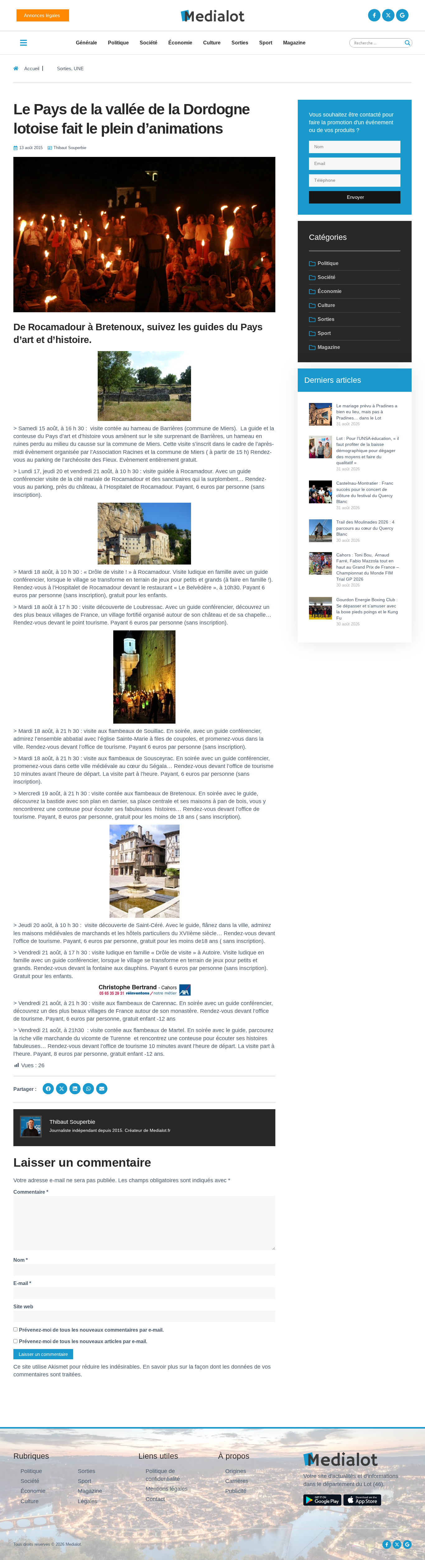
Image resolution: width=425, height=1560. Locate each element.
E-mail (22, 1283)
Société (148, 42)
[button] (48, 1088)
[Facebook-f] (374, 15)
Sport (265, 42)
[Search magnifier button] (407, 43)
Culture (212, 42)
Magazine (294, 42)
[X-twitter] (388, 15)
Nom (20, 1260)
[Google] (402, 15)
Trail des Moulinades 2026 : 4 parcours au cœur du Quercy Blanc (365, 528)
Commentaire (30, 1192)
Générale (86, 42)
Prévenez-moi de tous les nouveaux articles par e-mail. (83, 1341)
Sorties (239, 42)
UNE (79, 68)
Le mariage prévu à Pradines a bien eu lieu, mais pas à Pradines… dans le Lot (366, 411)
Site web (23, 1306)
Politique (118, 42)
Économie (180, 42)
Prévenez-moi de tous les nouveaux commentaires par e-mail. (91, 1330)
